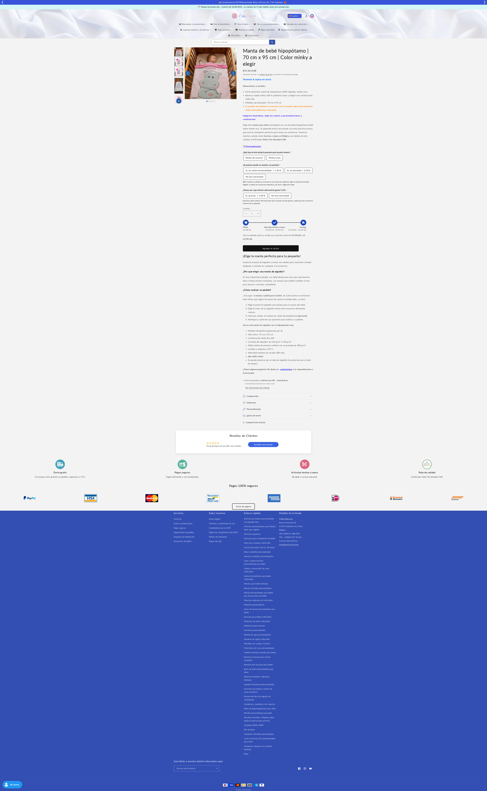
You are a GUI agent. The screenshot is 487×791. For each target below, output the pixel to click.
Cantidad (246, 209)
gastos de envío (266, 74)
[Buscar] (272, 42)
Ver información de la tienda (257, 388)
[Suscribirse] (216, 769)
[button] (295, 16)
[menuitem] (192, 24)
